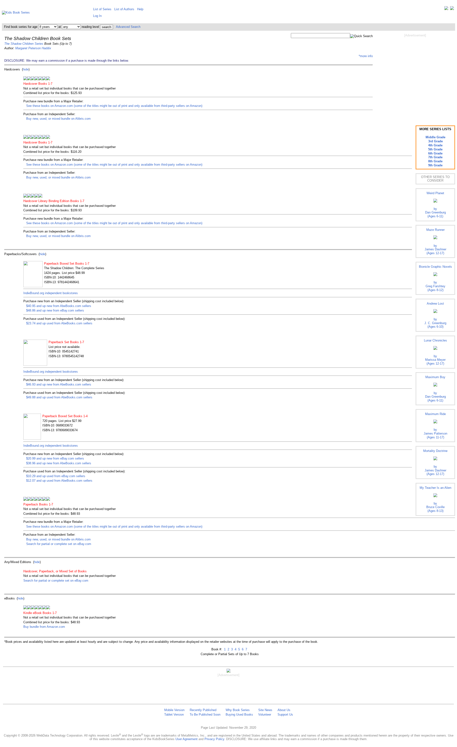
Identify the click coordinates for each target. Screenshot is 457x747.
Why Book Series (238, 710)
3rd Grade (435, 141)
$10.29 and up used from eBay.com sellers (55, 476)
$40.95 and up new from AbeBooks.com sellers (58, 306)
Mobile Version (174, 710)
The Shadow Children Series (23, 43)
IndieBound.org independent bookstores (50, 293)
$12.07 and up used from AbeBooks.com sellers (59, 480)
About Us (284, 710)
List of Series (102, 9)
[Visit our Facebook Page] (452, 9)
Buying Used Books (239, 714)
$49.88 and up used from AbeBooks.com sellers (59, 397)
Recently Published (203, 710)
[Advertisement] (415, 75)
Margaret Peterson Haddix (33, 48)
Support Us (285, 714)
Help (140, 9)
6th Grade (435, 153)
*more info (366, 56)
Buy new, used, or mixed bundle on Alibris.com (58, 118)
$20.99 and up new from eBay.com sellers (55, 458)
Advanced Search (128, 27)
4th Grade (435, 145)
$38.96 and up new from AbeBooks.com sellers (58, 463)
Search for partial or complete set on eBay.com (58, 544)
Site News (265, 710)
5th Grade (435, 149)
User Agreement (186, 739)
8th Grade (435, 161)
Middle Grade (435, 137)
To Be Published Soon (205, 714)
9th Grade (435, 165)
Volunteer (264, 714)
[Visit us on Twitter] (446, 9)
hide (26, 69)
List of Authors (124, 9)
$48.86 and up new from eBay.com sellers (55, 310)
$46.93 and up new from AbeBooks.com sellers (58, 384)
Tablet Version (174, 714)
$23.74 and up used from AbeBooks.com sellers (59, 323)
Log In (97, 16)
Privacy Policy (214, 739)
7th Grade (435, 157)
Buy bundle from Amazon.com (44, 626)
